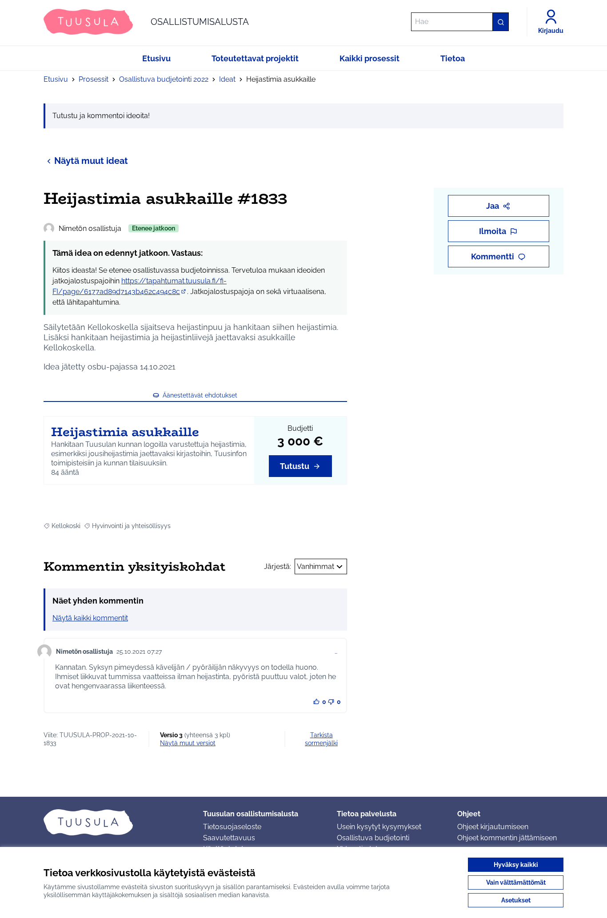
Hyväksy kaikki (516, 864)
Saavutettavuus (229, 838)
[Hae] (500, 22)
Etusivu (56, 79)
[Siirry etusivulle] (116, 822)
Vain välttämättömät (516, 882)
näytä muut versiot (188, 743)
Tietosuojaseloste (232, 827)
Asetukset (516, 900)
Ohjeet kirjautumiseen (492, 827)
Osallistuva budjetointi (373, 838)
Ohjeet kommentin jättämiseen (507, 838)
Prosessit (93, 79)
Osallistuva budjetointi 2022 (163, 79)
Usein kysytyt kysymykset (379, 827)
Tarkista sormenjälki (321, 739)
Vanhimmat (315, 566)
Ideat (227, 79)
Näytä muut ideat (91, 160)
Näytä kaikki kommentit (90, 618)
